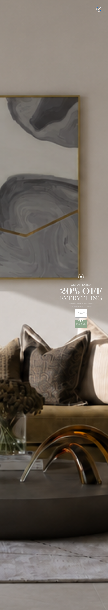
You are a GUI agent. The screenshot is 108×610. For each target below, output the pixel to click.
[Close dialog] (99, 9)
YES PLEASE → (81, 324)
